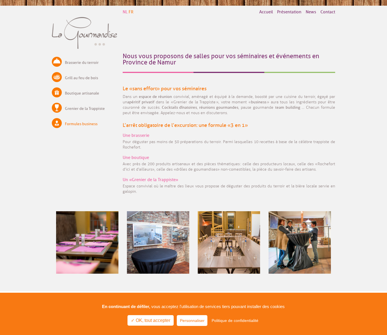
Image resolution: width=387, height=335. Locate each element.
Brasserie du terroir (82, 62)
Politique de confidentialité (235, 320)
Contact (327, 12)
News (311, 12)
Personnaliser (192, 320)
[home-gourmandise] (84, 47)
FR (131, 12)
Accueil (266, 12)
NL (125, 12)
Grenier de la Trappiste (85, 108)
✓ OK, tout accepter (150, 320)
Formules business (81, 124)
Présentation (289, 12)
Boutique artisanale (82, 93)
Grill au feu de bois (81, 78)
